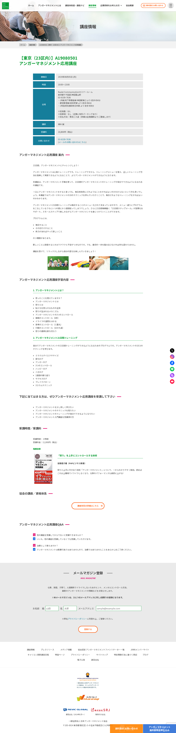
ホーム (31, 5)
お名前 (36, 608)
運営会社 (95, 659)
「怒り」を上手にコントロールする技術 (77, 455)
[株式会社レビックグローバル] (75, 708)
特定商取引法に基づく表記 (125, 654)
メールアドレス (86, 608)
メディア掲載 (66, 649)
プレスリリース (47, 649)
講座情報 (92, 5)
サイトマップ (102, 654)
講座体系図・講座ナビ (74, 5)
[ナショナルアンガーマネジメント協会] (88, 674)
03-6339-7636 (64, 139)
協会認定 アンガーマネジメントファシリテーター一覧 (101, 649)
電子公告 (81, 659)
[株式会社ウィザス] (88, 696)
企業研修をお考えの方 (110, 5)
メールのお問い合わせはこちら (72, 142)
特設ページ (60, 654)
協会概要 (130, 5)
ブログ (145, 654)
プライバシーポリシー (77, 618)
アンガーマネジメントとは (49, 5)
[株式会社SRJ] (100, 708)
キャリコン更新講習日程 (38, 654)
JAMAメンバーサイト (140, 649)
